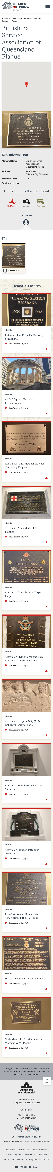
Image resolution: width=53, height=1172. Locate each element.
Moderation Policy (39, 1149)
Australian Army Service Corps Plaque (23, 594)
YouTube (30, 1167)
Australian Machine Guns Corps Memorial (23, 787)
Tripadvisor (21, 1167)
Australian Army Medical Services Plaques (24, 529)
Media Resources (20, 1159)
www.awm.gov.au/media (39, 1141)
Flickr (35, 1167)
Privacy (7, 1159)
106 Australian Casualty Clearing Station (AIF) (24, 336)
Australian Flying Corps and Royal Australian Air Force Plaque (24, 658)
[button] (48, 6)
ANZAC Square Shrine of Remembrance (19, 401)
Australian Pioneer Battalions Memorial (22, 851)
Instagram (25, 1167)
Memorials (13, 18)
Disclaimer (30, 1154)
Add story (41, 206)
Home (4, 18)
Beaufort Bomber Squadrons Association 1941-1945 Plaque (21, 916)
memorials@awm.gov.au (28, 1136)
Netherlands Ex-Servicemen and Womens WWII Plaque (24, 1041)
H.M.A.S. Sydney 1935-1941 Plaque (24, 978)
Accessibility (41, 1154)
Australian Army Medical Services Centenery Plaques (24, 465)
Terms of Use (23, 1149)
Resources (10, 1149)
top (47, 1082)
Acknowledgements (15, 1154)
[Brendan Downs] (26, 222)
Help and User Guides (39, 1159)
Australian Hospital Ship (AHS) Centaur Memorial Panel (22, 722)
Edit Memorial (12, 206)
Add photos (26, 206)
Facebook (17, 1167)
